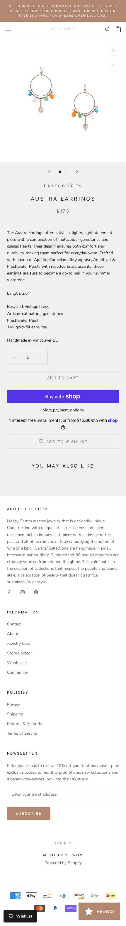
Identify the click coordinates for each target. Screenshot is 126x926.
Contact (14, 624)
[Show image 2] (66, 171)
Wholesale (17, 663)
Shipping (15, 714)
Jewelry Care (18, 643)
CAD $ (60, 842)
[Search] (107, 28)
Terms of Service (22, 733)
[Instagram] (23, 592)
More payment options (63, 410)
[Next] (77, 171)
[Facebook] (9, 592)
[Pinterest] (36, 592)
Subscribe (29, 813)
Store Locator (19, 653)
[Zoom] (113, 50)
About (12, 634)
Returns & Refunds (24, 724)
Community (17, 672)
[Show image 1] (60, 171)
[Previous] (49, 171)
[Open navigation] (8, 29)
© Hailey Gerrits (63, 855)
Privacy (13, 704)
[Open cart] (118, 29)
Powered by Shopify (63, 863)
